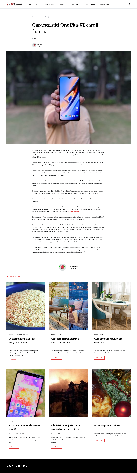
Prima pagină (36, 17)
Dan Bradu (40, 44)
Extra (59, 334)
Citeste (14, 360)
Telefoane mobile (27, 421)
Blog (47, 17)
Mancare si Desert (21, 334)
